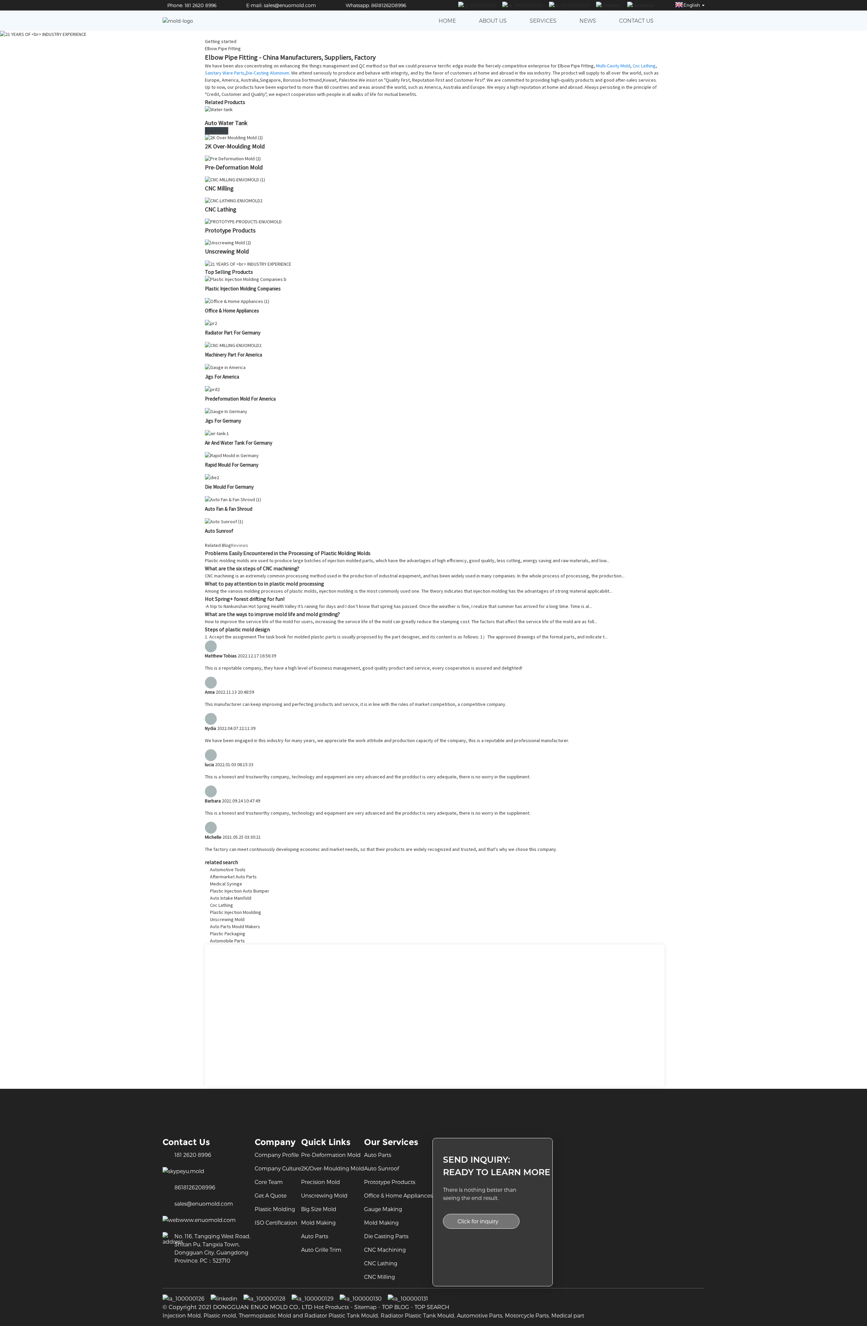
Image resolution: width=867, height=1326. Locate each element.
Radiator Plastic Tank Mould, (418, 1315)
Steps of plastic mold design (237, 629)
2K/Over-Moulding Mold (332, 1168)
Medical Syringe (226, 884)
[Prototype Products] (243, 222)
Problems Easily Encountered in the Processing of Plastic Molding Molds (288, 553)
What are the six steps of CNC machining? (252, 568)
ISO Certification (276, 1222)
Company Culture (278, 1168)
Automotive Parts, (480, 1315)
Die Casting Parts (386, 1236)
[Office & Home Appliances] (237, 301)
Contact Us (636, 20)
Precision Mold (320, 1182)
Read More (217, 131)
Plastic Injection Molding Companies (243, 288)
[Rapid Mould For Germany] (232, 455)
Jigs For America (222, 376)
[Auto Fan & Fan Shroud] (233, 499)
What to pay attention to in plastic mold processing (264, 583)
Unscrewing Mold (227, 251)
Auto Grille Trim (321, 1249)
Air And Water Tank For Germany (238, 443)
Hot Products (331, 1307)
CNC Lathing (220, 209)
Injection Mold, (182, 1315)
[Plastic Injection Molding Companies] (246, 279)
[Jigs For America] (225, 367)
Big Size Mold (318, 1209)
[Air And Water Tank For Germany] (217, 433)
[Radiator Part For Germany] (211, 323)
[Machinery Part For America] (233, 345)
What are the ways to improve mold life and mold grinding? (272, 614)
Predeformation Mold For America (240, 398)
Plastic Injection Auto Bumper (239, 891)
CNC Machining (385, 1249)
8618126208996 (194, 1187)
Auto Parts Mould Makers (235, 926)
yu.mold (193, 1171)
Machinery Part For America (233, 354)
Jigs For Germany (223, 420)
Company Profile (277, 1154)
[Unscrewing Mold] (228, 243)
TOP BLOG (395, 1307)
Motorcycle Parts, (527, 1315)
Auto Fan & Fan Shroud (228, 509)
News (587, 20)
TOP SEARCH (432, 1307)
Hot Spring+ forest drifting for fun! (244, 598)
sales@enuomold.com (203, 1203)
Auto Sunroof (219, 531)
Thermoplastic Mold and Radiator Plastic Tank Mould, (309, 1315)
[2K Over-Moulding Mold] (234, 138)
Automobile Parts (227, 941)
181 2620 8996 (192, 1154)
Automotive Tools (228, 869)
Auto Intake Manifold (230, 898)
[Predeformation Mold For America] (212, 389)
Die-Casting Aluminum (267, 73)
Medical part (567, 1315)
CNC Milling (219, 188)
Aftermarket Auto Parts (233, 877)
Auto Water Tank (226, 123)
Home (447, 20)
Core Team (269, 1182)
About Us (493, 20)
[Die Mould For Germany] (212, 477)
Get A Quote (271, 1195)
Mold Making (318, 1222)
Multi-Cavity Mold (613, 66)
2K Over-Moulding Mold (235, 146)
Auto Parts (314, 1236)
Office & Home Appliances (232, 310)
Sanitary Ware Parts (225, 73)
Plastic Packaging (227, 934)
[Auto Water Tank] (219, 109)
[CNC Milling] (235, 180)
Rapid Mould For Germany (231, 465)
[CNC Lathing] (233, 201)
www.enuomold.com (207, 1220)
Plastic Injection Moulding (235, 912)
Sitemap (365, 1307)
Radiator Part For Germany (232, 332)
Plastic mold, (220, 1315)
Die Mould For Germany (229, 487)
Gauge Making (383, 1209)
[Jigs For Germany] (226, 411)
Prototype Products (230, 230)
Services (543, 20)
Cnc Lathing (644, 66)
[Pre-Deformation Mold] (233, 159)
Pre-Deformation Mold (234, 167)
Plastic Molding (275, 1209)
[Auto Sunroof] (224, 521)
